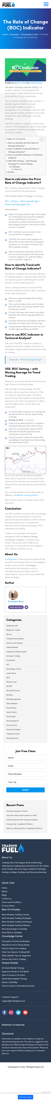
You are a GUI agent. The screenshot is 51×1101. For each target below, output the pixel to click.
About (4, 891)
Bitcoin (9, 634)
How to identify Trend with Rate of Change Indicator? (23, 150)
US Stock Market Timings (13, 968)
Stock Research (12, 721)
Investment (10, 660)
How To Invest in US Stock (13, 975)
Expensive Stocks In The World (15, 971)
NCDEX (9, 686)
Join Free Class (25, 1097)
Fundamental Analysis (15, 638)
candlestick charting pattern (25, 495)
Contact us (6, 898)
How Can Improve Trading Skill (16, 952)
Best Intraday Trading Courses (15, 914)
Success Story (11, 725)
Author (11, 172)
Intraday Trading (13, 656)
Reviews (9, 695)
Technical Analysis (13, 729)
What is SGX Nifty (9, 982)
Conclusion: (16, 167)
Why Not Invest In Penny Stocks (16, 944)
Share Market (12, 703)
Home (4, 887)
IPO (7, 664)
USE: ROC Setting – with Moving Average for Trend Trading (22, 162)
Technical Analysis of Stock (16, 811)
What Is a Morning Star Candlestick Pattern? (24, 828)
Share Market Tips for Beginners (16, 955)
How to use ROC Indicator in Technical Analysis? (25, 156)
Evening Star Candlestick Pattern (19, 824)
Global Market (12, 647)
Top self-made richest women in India (21, 815)
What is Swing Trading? (30, 360)
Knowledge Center (13, 669)
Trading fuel (10, 559)
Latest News (11, 673)
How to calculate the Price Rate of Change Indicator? (23, 144)
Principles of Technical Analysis (16, 941)
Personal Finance (13, 690)
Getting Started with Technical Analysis (22, 819)
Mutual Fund (11, 682)
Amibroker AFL (12, 625)
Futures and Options (14, 643)
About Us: (18, 169)
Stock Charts (11, 712)
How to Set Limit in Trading (14, 959)
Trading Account (13, 734)
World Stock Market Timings (14, 978)
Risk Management (13, 699)
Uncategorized (12, 738)
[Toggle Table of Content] (40, 139)
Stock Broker (11, 708)
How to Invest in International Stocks (18, 985)
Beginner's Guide (13, 630)
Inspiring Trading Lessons (16, 651)
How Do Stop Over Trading (14, 948)
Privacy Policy (8, 905)
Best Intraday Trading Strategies (16, 918)
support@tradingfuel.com (13, 1001)
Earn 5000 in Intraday (12, 932)
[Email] (26, 607)
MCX (8, 677)
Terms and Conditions (11, 902)
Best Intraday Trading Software (16, 925)
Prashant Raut (35, 82)
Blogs (4, 895)
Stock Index (11, 716)
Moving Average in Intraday (14, 928)
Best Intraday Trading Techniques (17, 921)
